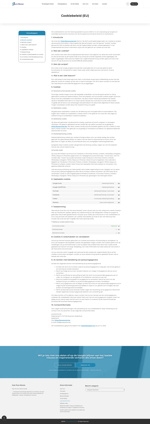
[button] (127, 3)
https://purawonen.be (68, 41)
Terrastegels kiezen (48, 4)
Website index (64, 403)
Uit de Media (63, 398)
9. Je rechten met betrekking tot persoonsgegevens (32, 57)
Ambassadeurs (62, 4)
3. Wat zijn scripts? (26, 42)
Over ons (85, 4)
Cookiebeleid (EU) (65, 401)
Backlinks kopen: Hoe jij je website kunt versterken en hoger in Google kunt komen (72, 406)
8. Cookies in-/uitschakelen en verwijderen (32, 54)
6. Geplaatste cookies (26, 49)
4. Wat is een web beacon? (28, 45)
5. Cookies (23, 47)
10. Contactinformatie (26, 59)
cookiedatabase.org (88, 326)
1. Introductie (24, 37)
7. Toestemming (25, 52)
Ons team (95, 4)
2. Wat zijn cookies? (26, 40)
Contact (104, 4)
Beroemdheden (64, 396)
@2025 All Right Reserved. (75, 421)
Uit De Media (75, 4)
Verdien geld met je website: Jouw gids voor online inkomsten (72, 410)
